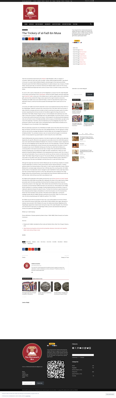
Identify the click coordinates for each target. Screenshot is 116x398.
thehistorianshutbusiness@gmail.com (34, 366)
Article (86, 133)
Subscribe (89, 94)
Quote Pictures (75, 373)
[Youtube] (93, 1)
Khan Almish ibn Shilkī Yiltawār (60, 178)
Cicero (85, 110)
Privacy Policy (25, 375)
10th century (28, 241)
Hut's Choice (43, 241)
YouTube (74, 375)
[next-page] (25, 297)
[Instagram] (87, 1)
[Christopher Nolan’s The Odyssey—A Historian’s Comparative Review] (77, 106)
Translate (82, 357)
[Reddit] (90, 1)
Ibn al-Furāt (49, 241)
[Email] (39, 38)
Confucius (82, 157)
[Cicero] (89, 106)
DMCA (23, 377)
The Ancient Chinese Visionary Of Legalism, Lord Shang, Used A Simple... (87, 138)
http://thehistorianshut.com (36, 265)
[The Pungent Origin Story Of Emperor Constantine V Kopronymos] (29, 287)
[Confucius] (75, 158)
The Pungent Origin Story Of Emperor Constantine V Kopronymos (77, 124)
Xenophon (82, 143)
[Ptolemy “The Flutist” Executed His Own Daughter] (45, 287)
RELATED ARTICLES (27, 278)
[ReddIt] (29, 38)
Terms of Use (25, 374)
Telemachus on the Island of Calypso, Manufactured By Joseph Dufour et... (89, 124)
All (87, 99)
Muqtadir (24, 243)
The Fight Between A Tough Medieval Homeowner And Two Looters (86, 151)
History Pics (74, 371)
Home (23, 27)
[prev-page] (23, 297)
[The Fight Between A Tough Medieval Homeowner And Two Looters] (75, 152)
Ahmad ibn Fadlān (28, 96)
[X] (91, 1)
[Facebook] (85, 1)
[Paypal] (32, 272)
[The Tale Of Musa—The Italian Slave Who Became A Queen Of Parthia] (61, 287)
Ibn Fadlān (54, 241)
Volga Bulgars (42, 94)
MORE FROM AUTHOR (37, 278)
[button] (90, 24)
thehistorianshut (26, 35)
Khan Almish (60, 241)
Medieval (65, 241)
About (23, 371)
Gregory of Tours (65, 257)
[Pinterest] (88, 1)
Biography (74, 367)
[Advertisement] (45, 71)
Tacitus (23, 257)
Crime (38, 241)
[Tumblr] (36, 38)
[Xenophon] (75, 145)
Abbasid (44, 78)
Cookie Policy (27, 396)
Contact (24, 373)
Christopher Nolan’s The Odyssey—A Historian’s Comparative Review (76, 112)
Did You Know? (28, 27)
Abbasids (34, 241)
